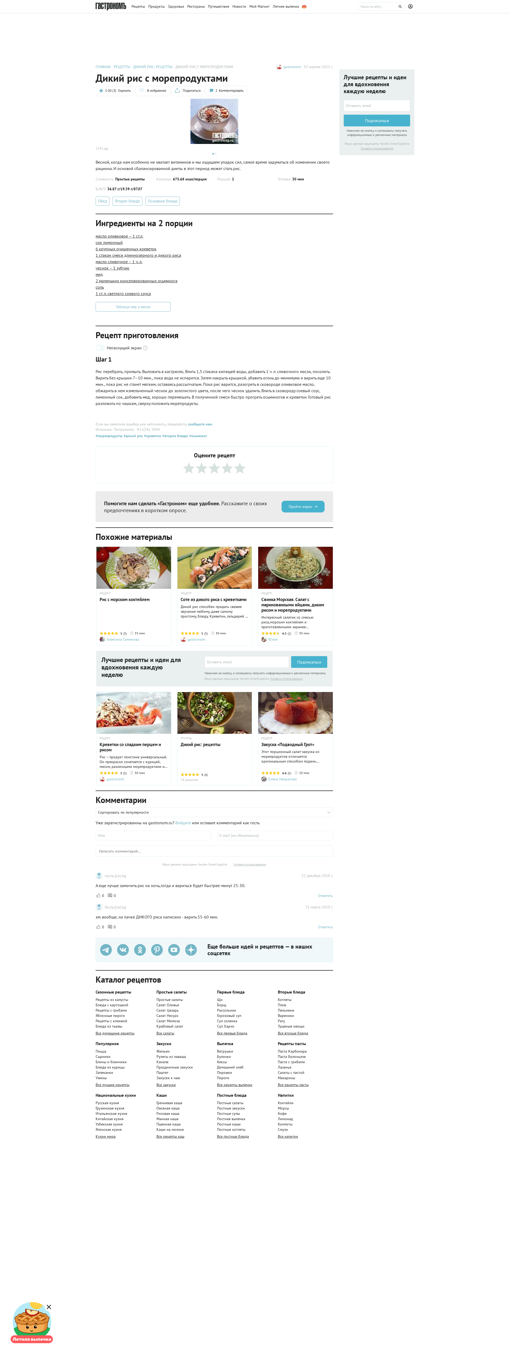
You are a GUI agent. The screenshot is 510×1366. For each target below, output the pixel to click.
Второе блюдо (127, 201)
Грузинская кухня (110, 1108)
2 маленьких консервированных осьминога (136, 280)
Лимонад (285, 1118)
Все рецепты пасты (293, 1084)
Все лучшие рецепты (112, 1084)
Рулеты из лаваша (171, 1056)
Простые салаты (169, 999)
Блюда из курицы (110, 1067)
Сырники (103, 1056)
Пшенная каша (168, 1124)
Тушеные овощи (291, 1026)
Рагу (281, 1021)
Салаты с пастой (291, 1072)
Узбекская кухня (109, 1124)
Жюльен (163, 1051)
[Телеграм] (106, 950)
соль (100, 287)
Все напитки (288, 1136)
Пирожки (224, 1072)
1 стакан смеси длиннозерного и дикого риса (138, 255)
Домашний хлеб (230, 1067)
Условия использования (286, 679)
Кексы (222, 1061)
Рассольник (226, 1010)
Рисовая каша (167, 1113)
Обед (102, 201)
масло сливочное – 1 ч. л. (119, 261)
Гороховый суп (229, 1015)
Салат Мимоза (168, 1021)
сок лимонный (109, 242)
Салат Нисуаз (167, 1015)
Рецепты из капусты (112, 999)
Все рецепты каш (170, 1136)
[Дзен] (191, 950)
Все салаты (165, 1033)
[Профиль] (411, 6)
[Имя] (154, 835)
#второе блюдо (174, 435)
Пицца (101, 1051)
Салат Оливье (167, 1005)
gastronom (292, 66)
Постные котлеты (231, 1129)
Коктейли (286, 1102)
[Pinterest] (157, 950)
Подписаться (309, 662)
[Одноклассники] (140, 950)
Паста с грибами (291, 1061)
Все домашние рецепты (115, 1033)
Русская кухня (107, 1102)
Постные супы (228, 1113)
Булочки (224, 1056)
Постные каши (229, 1124)
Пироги (223, 1077)
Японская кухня (109, 1129)
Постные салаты (230, 1102)
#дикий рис (132, 435)
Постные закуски (231, 1108)
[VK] (123, 950)
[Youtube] (174, 950)
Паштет (162, 1072)
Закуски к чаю (168, 1077)
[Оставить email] (247, 662)
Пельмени (286, 1010)
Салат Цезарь (167, 1010)
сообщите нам (200, 424)
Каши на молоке (170, 1129)
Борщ (221, 1005)
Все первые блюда (232, 1033)
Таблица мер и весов (133, 306)
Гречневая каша (169, 1102)
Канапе (162, 1061)
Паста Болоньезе (292, 1056)
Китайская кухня (110, 1118)
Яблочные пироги (110, 1015)
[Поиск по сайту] (381, 6)
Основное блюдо (162, 201)
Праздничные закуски (174, 1067)
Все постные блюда (233, 1136)
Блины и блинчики (111, 1061)
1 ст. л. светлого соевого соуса (123, 293)
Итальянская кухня (111, 1113)
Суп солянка (227, 1021)
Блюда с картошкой (112, 1005)
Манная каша (167, 1118)
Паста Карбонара (292, 1051)
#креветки (152, 435)
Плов (282, 1005)
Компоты (285, 1124)
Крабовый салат (169, 1026)
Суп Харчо (225, 1026)
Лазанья (284, 1067)
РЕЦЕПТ (105, 593)
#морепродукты (109, 435)
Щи (220, 999)
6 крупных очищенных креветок (126, 248)
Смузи (283, 1129)
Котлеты (284, 999)
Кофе (282, 1113)
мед (99, 274)
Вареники (286, 1015)
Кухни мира (106, 1136)
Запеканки (104, 1072)
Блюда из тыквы (109, 1026)
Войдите (183, 822)
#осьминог (197, 435)
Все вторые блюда (293, 1033)
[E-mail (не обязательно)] (275, 835)
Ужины (101, 1077)
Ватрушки (225, 1051)
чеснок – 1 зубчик (112, 268)
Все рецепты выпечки (234, 1084)
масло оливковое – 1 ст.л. (119, 236)
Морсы (283, 1108)
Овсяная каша (168, 1108)
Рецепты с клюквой (111, 1021)
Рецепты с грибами (111, 1010)
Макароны (286, 1077)
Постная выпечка (231, 1118)
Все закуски (166, 1084)
